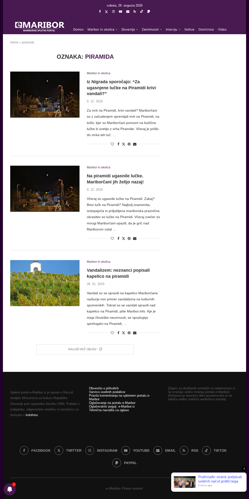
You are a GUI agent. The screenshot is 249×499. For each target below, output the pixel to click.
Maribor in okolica (101, 29)
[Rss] (134, 11)
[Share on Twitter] (123, 144)
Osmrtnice (206, 29)
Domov (78, 29)
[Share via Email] (134, 144)
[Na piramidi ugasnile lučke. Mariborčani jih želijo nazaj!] (45, 189)
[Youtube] (120, 11)
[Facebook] (100, 11)
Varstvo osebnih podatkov (107, 392)
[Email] (127, 11)
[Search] (231, 49)
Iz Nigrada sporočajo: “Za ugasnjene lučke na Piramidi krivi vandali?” (121, 87)
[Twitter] (106, 12)
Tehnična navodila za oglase (109, 410)
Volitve (189, 29)
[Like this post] (112, 144)
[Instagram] (113, 11)
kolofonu (32, 415)
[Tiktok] (141, 12)
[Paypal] (148, 11)
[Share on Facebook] (118, 144)
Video (222, 29)
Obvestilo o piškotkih (104, 388)
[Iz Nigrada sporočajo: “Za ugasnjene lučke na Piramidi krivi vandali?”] (45, 95)
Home (14, 42)
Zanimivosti (150, 29)
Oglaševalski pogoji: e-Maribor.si (112, 406)
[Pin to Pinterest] (129, 144)
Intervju (171, 29)
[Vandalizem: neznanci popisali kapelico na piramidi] (45, 283)
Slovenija (128, 29)
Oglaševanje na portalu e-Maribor (112, 403)
